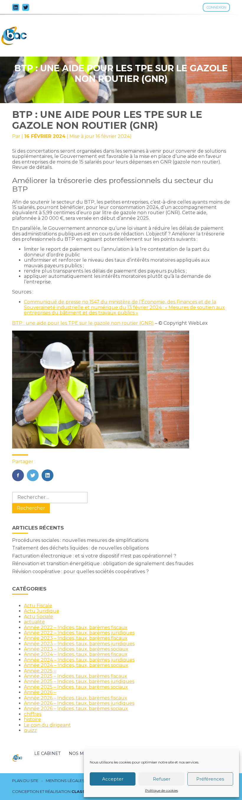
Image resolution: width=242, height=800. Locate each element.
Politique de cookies (161, 791)
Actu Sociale (38, 616)
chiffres (32, 714)
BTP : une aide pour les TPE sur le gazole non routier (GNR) (83, 323)
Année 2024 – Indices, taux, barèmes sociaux (76, 665)
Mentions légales (65, 780)
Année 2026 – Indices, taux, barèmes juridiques (79, 703)
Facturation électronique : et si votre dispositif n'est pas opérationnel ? (94, 556)
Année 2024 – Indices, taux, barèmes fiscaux (75, 654)
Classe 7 (81, 791)
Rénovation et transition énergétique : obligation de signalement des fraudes (102, 563)
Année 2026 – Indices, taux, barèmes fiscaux (75, 698)
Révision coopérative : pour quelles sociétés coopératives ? (80, 571)
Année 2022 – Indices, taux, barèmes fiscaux (75, 627)
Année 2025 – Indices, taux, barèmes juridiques (79, 681)
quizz (30, 730)
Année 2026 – (40, 692)
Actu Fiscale (38, 605)
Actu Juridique (41, 611)
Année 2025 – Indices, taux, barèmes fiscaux (75, 676)
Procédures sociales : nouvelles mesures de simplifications (80, 540)
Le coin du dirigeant (47, 725)
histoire (32, 719)
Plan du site (25, 780)
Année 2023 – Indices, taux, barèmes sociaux (76, 649)
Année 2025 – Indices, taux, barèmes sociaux (76, 687)
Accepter (112, 779)
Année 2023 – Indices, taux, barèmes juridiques (79, 643)
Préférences (210, 779)
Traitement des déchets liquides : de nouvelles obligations (80, 548)
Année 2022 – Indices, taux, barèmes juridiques (79, 633)
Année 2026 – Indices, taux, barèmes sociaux (76, 708)
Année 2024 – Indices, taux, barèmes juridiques (79, 660)
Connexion (216, 7)
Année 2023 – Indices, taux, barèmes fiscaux (75, 638)
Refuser (161, 779)
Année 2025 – (40, 671)
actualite (34, 622)
